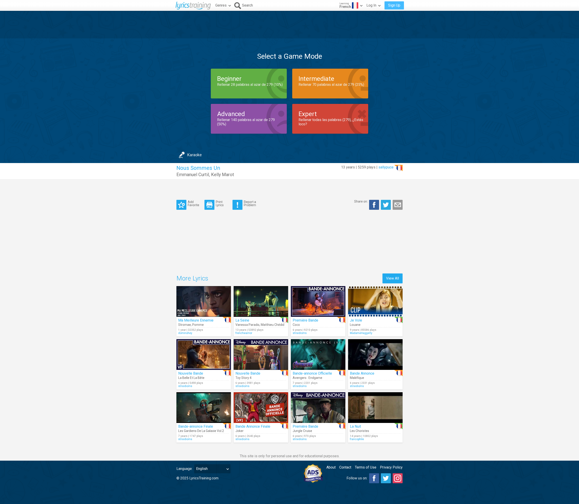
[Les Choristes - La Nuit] (375, 407)
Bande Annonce (362, 373)
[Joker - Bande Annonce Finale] (261, 407)
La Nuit (355, 426)
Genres (221, 5)
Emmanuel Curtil (192, 174)
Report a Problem (250, 203)
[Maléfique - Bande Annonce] (375, 354)
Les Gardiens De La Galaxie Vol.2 (201, 431)
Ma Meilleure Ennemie (196, 320)
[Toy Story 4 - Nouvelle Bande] (261, 354)
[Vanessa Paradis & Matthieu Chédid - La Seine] (261, 301)
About (331, 467)
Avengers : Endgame (307, 378)
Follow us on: (356, 478)
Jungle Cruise (302, 431)
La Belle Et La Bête (191, 378)
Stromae (184, 325)
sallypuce (386, 167)
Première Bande (305, 320)
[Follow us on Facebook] (374, 478)
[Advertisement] (289, 24)
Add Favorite (193, 203)
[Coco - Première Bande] (318, 301)
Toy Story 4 (243, 378)
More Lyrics (192, 278)
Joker (239, 431)
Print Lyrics (220, 203)
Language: (184, 469)
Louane (355, 325)
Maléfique (357, 378)
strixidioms (300, 333)
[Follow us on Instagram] (398, 478)
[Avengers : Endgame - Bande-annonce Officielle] (318, 354)
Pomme (198, 325)
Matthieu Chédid (272, 325)
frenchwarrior (243, 333)
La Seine (242, 320)
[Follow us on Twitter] (386, 478)
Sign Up (394, 5)
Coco (296, 325)
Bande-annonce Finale (195, 426)
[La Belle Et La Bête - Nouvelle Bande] (203, 354)
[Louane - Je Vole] (375, 301)
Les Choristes (359, 431)
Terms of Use (365, 467)
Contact (345, 467)
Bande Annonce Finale (252, 426)
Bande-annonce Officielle (312, 373)
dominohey (185, 333)
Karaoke (194, 154)
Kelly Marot (222, 174)
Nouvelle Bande (190, 373)
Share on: (361, 201)
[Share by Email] (398, 205)
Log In (371, 5)
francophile (357, 439)
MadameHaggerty (361, 333)
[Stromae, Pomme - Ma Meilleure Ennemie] (203, 301)
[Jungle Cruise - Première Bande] (318, 407)
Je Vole (356, 320)
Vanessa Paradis (247, 325)
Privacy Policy (391, 467)
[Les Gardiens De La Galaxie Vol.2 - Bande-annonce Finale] (203, 407)
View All (392, 278)
